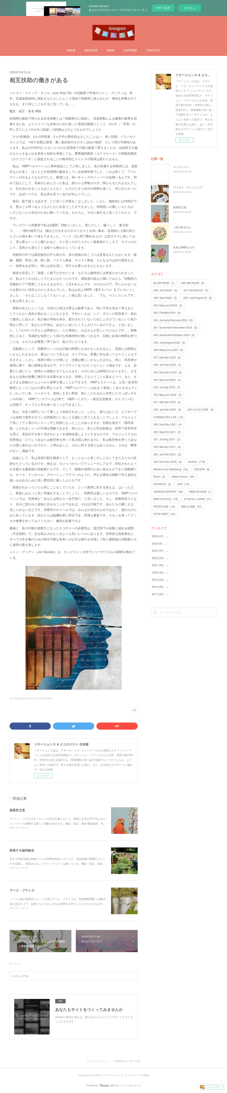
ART (183, 484)
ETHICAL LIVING (197, 499)
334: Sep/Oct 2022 (167, 380)
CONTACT (153, 50)
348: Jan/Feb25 (165, 290)
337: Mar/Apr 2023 (167, 357)
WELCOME (191, 506)
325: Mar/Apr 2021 (167, 447)
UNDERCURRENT (168, 491)
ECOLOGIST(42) (43, 698)
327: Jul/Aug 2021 (166, 439)
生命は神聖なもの (183, 247)
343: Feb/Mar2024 (167, 312)
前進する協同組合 (22, 850)
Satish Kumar (183, 476)
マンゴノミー (181, 167)
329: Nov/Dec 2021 (167, 424)
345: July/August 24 (197, 297)
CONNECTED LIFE (168, 417)
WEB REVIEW (200, 491)
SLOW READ (163, 283)
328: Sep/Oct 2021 (167, 432)
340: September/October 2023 (174, 335)
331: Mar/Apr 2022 (167, 402)
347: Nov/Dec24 (196, 290)
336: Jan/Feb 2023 (167, 364)
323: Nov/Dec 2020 (167, 461)
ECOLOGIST (164, 514)
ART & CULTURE (200, 409)
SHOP (110, 50)
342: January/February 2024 (173, 320)
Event (159, 476)
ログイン (190, 8)
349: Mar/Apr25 (192, 283)
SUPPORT (130, 50)
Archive (196, 461)
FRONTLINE (164, 506)
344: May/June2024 (167, 305)
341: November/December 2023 (175, 327)
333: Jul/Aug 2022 (166, 387)
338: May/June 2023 (168, 350)
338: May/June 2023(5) (21, 698)
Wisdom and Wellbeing (170, 469)
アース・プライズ (22, 890)
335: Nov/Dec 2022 (167, 372)
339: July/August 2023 (169, 342)
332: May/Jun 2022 (167, 394)
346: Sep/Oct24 (165, 297)
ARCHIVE (91, 50)
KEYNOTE (162, 484)
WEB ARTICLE (165, 499)
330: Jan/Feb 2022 (167, 409)
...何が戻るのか (182, 227)
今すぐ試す (163, 8)
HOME (71, 50)
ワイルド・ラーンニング (187, 187)
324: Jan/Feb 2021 (167, 454)
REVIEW (202, 469)
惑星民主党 (17, 810)
